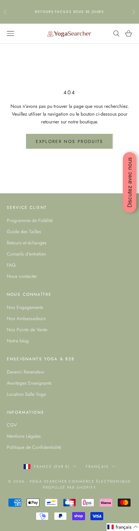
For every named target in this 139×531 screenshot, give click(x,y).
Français (97, 466)
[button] (123, 527)
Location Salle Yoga (26, 394)
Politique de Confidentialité (34, 447)
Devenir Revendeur (26, 371)
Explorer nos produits (69, 141)
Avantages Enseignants (29, 383)
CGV (12, 424)
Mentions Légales (24, 436)
